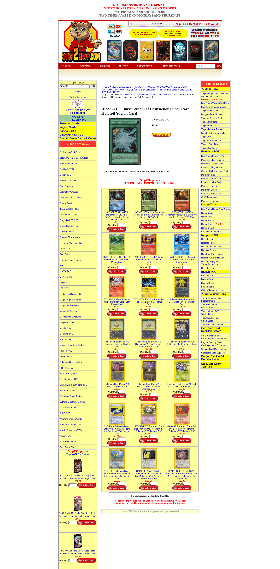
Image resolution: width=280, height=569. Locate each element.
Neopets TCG (66, 351)
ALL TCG (123, 66)
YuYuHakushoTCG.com (212, 324)
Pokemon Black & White (212, 160)
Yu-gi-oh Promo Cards (211, 140)
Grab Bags (65, 254)
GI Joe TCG (65, 248)
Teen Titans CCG (68, 407)
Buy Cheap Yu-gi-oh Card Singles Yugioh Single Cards (151, 90)
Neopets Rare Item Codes (72, 345)
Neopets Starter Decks (212, 246)
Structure (205, 133)
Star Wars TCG (67, 390)
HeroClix (64, 265)
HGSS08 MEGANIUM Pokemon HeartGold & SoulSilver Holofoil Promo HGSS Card (149, 214)
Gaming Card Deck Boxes (213, 349)
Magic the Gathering (69, 305)
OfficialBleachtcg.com (212, 290)
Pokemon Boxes (209, 190)
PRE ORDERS (144, 66)
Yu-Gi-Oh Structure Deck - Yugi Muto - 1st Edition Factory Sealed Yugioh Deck (78, 477)
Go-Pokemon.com (209, 197)
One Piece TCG (67, 356)
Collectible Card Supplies (213, 353)
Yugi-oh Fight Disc (209, 144)
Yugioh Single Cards (210, 110)
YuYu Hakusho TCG (69, 441)
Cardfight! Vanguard (69, 192)
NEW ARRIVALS (171, 66)
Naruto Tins (206, 217)
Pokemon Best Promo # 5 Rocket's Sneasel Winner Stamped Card (149, 386)
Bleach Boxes (207, 283)
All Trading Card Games (71, 152)
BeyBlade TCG (67, 169)
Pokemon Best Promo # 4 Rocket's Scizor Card (117, 385)
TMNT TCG (65, 413)
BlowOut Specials (68, 180)
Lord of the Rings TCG (70, 294)
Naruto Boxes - (211, 224)
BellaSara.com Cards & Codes (74, 158)
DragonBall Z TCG (68, 214)
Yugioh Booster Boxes (211, 129)
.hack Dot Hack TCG (69, 209)
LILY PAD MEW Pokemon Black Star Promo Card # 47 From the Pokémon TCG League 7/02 (149, 428)
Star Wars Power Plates (71, 396)
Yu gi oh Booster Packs (212, 118)
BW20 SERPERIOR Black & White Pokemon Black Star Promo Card (116, 259)
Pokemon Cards (69, 123)
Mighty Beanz (66, 328)
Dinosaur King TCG (71, 134)
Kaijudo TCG (66, 283)
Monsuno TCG (66, 334)
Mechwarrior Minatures (70, 317)
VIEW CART (157, 23)
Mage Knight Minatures (70, 300)
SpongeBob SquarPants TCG (73, 385)
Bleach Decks (207, 287)
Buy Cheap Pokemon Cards (214, 156)
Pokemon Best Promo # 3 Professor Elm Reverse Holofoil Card (182, 344)
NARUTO (105, 66)
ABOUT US (181, 24)
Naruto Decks (207, 228)
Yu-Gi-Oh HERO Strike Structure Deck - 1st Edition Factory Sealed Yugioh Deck (78, 514)
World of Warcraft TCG (70, 424)
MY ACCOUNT (196, 24)
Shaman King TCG (68, 373)
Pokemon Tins (208, 175)
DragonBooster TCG (69, 226)
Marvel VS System (68, 311)
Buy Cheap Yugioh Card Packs (215, 103)
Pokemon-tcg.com (209, 201)
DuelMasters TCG (68, 231)
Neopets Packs (208, 243)
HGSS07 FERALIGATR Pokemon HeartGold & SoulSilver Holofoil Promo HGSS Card (117, 216)
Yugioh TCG (65, 436)
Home (78, 91)
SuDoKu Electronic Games (72, 402)
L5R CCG (64, 288)
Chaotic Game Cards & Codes (77, 138)
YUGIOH (66, 66)
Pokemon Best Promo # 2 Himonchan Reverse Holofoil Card (117, 344)
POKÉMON (85, 66)
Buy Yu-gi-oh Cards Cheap (213, 107)
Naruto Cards (67, 131)
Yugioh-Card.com (209, 148)
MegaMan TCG (67, 322)
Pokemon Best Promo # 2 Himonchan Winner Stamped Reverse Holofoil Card (148, 344)
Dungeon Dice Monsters (212, 114)
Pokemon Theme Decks (212, 193)
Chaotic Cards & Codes (71, 197)
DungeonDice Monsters (71, 237)
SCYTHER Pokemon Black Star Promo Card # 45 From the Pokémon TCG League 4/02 (117, 475)
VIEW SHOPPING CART (78, 110)
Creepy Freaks (66, 203)
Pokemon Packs (209, 186)
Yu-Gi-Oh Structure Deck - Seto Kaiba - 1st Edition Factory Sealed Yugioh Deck (78, 552)
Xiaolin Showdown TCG (71, 430)
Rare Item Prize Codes (212, 254)
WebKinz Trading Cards (71, 419)
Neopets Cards (208, 239)
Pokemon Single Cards (212, 167)
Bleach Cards (207, 275)
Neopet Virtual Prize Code (213, 258)
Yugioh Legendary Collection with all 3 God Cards (214, 96)
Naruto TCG (65, 339)
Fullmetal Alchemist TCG (71, 243)
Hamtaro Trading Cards (70, 260)
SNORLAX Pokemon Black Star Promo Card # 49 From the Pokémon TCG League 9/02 (117, 430)
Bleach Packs (207, 279)
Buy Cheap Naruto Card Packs (215, 209)
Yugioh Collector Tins (211, 125)
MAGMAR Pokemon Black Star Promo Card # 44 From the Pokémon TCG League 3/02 (182, 428)
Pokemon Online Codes (71, 362)
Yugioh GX (206, 137)
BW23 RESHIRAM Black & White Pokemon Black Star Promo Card (117, 301)
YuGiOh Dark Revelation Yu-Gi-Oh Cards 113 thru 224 (149, 94)
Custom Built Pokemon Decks (215, 171)
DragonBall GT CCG (69, 220)
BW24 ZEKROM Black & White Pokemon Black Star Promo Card (148, 301)
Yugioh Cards (67, 127)
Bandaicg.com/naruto (211, 231)
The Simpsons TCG (69, 379)
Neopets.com (207, 268)
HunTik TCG (65, 271)
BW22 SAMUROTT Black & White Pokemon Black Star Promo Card (182, 259)
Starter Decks (219, 133)
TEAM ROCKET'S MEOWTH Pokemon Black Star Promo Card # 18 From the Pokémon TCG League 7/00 (181, 475)
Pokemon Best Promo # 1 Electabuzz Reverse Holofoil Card (182, 301)
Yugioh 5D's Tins (209, 122)
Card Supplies (66, 186)
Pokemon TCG (67, 368)
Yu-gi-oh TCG (209, 89)
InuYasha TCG (66, 277)
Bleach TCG (65, 175)
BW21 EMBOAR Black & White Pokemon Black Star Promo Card (148, 259)
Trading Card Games (119, 87)
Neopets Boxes (208, 250)
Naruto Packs (207, 220)
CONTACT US (212, 24)
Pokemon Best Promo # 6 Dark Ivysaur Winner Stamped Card (181, 385)
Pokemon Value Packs (212, 182)
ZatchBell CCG (67, 447)
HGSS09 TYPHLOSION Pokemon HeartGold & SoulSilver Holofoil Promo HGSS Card (181, 214)
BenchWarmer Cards (69, 163)
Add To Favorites (78, 97)
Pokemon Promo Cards (212, 178)
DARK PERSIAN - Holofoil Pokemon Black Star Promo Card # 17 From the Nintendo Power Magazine (148, 475)
